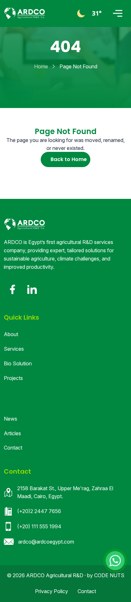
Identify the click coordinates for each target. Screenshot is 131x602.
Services (14, 349)
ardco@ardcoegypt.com (46, 541)
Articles (12, 433)
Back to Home (69, 159)
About (11, 334)
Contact (13, 447)
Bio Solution (18, 363)
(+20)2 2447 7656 (39, 511)
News (10, 419)
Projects (13, 378)
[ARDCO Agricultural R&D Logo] (24, 224)
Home (41, 66)
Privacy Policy (51, 591)
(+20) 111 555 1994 (39, 526)
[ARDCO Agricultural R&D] (24, 13)
